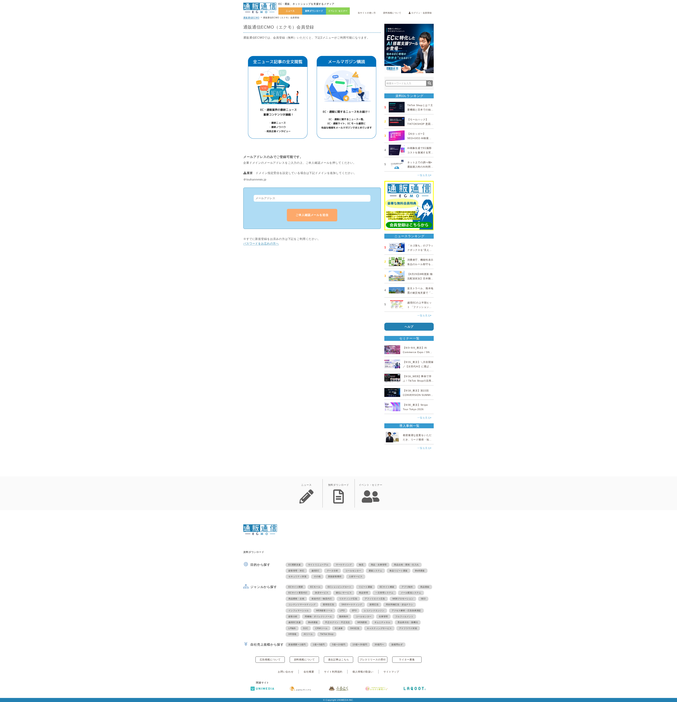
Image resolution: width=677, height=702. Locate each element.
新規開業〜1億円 (297, 644)
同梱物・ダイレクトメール (318, 616)
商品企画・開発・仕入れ (406, 564)
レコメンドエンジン (374, 610)
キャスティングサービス (379, 628)
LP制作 (292, 628)
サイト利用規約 (333, 671)
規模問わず (397, 644)
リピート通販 (365, 587)
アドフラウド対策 (408, 628)
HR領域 (292, 634)
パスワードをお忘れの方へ (261, 243)
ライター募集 (407, 659)
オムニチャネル (382, 622)
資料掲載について (392, 13)
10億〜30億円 (360, 644)
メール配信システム (411, 592)
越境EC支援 (294, 622)
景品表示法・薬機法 (408, 622)
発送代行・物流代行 (322, 598)
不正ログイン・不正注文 (337, 622)
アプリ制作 (407, 587)
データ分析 (332, 570)
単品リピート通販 (398, 570)
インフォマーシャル (298, 610)
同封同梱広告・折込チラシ (399, 604)
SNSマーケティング (351, 604)
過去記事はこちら (338, 659)
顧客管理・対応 (296, 570)
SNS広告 (354, 628)
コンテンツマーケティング (302, 604)
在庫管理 (383, 616)
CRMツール (321, 628)
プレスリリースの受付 (373, 659)
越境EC (315, 570)
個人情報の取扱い (362, 671)
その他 (317, 576)
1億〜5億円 (319, 644)
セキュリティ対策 (297, 576)
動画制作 (343, 616)
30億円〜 (379, 644)
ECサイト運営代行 (297, 592)
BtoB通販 (420, 570)
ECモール (315, 587)
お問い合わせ (286, 671)
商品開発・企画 (296, 598)
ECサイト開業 (295, 587)
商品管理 (363, 592)
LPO (342, 610)
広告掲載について (270, 659)
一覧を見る (423, 175)
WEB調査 (362, 622)
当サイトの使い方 (367, 13)
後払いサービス (344, 592)
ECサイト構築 (387, 587)
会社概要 (309, 671)
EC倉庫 (339, 628)
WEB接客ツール (324, 610)
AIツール (308, 634)
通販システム (375, 570)
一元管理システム (384, 592)
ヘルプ (409, 326)
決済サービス (321, 592)
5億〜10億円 (338, 644)
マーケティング (344, 564)
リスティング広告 (348, 598)
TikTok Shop (327, 634)
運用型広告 (328, 604)
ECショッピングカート (339, 587)
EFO (354, 610)
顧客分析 (292, 616)
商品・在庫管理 (379, 564)
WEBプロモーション (402, 598)
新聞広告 (374, 604)
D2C (305, 628)
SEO (423, 598)
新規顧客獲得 (335, 576)
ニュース (290, 11)
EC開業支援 (294, 564)
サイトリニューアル (318, 564)
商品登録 (424, 587)
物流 (361, 564)
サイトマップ (391, 671)
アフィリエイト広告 (375, 598)
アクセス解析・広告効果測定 (406, 610)
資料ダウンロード (314, 11)
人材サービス (355, 576)
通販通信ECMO (251, 17)
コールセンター (353, 570)
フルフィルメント (404, 616)
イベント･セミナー (338, 11)
